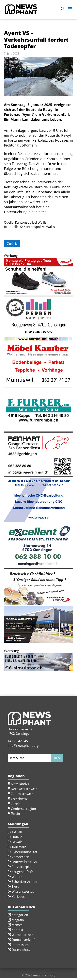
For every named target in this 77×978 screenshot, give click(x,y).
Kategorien (20, 915)
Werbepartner (22, 935)
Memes (17, 925)
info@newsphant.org (23, 745)
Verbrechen (20, 857)
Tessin (15, 813)
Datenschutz (21, 950)
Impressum (20, 945)
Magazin (18, 920)
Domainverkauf (23, 939)
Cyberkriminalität (24, 852)
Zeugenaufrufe (23, 872)
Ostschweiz (19, 799)
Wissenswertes (23, 891)
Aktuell (17, 832)
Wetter (17, 877)
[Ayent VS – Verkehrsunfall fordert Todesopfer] (38, 96)
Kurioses (18, 896)
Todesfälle (19, 847)
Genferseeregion (23, 809)
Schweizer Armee (24, 881)
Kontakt (17, 930)
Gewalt (17, 842)
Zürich (15, 804)
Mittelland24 (20, 784)
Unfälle (16, 837)
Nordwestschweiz (24, 789)
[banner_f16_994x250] (38, 668)
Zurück (12, 243)
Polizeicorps (21, 867)
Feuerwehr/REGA (24, 862)
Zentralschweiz (22, 794)
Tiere (15, 886)
